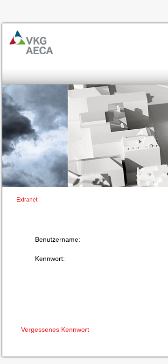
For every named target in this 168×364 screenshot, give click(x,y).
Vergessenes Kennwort (55, 329)
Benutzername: (57, 239)
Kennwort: (50, 258)
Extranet (26, 199)
